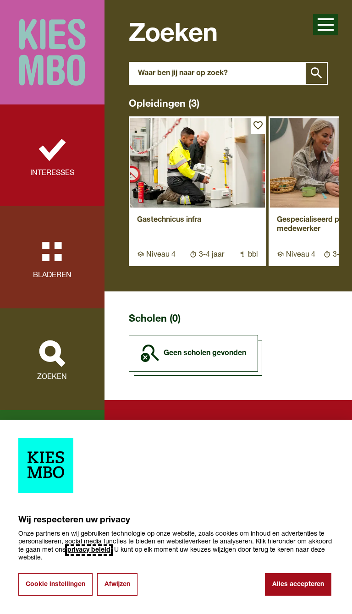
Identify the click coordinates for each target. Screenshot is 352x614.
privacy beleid (88, 550)
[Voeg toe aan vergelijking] (258, 125)
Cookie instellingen (55, 584)
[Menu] (325, 24)
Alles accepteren (298, 584)
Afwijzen (117, 584)
